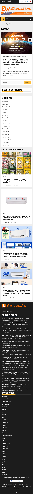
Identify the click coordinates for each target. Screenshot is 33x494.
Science (4, 456)
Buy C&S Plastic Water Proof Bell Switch (12, 354)
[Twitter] (25, 1)
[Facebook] (20, 1)
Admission (6, 399)
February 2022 (6, 134)
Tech (4, 213)
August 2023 (5, 118)
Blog (5, 478)
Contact (9, 478)
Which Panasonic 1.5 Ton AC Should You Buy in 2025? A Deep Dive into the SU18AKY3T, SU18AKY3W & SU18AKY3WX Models (16, 292)
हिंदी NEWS (4, 475)
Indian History (7, 401)
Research (5, 448)
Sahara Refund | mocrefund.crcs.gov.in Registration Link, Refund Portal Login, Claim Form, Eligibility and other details (15, 380)
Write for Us (16, 478)
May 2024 (4, 115)
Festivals (5, 422)
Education (4, 396)
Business (5, 441)
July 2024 (4, 110)
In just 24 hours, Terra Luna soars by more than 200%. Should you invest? (15, 62)
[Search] (30, 19)
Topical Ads (22, 487)
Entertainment (5, 404)
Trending (18, 56)
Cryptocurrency (7, 56)
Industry (4, 414)
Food (3, 412)
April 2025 (5, 104)
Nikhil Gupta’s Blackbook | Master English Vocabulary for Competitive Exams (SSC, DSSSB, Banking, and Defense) (16, 367)
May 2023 (4, 121)
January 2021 (6, 145)
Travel (3, 467)
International (6, 443)
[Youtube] (30, 1)
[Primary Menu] (7, 19)
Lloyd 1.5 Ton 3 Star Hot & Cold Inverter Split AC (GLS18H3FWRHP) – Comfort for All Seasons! (16, 217)
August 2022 (5, 129)
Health (5, 425)
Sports (3, 462)
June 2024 (5, 112)
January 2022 (6, 137)
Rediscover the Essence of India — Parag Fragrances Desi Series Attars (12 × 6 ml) (15, 181)
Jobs (3, 417)
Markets (13, 56)
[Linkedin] (28, 1)
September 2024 (6, 107)
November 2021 (6, 140)
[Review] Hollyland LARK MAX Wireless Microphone (15, 341)
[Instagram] (23, 1)
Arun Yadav (14, 68)
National (5, 446)
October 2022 (6, 123)
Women (5, 427)
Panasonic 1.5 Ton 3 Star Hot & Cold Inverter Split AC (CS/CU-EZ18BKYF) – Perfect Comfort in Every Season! (16, 255)
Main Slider (5, 430)
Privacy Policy (25, 478)
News (3, 438)
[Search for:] (13, 82)
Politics (4, 451)
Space (3, 459)
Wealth (24, 56)
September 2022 (6, 126)
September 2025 (6, 101)
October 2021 (6, 143)
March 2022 (5, 132)
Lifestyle (5, 176)
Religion (4, 454)
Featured (4, 409)
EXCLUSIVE (5, 406)
